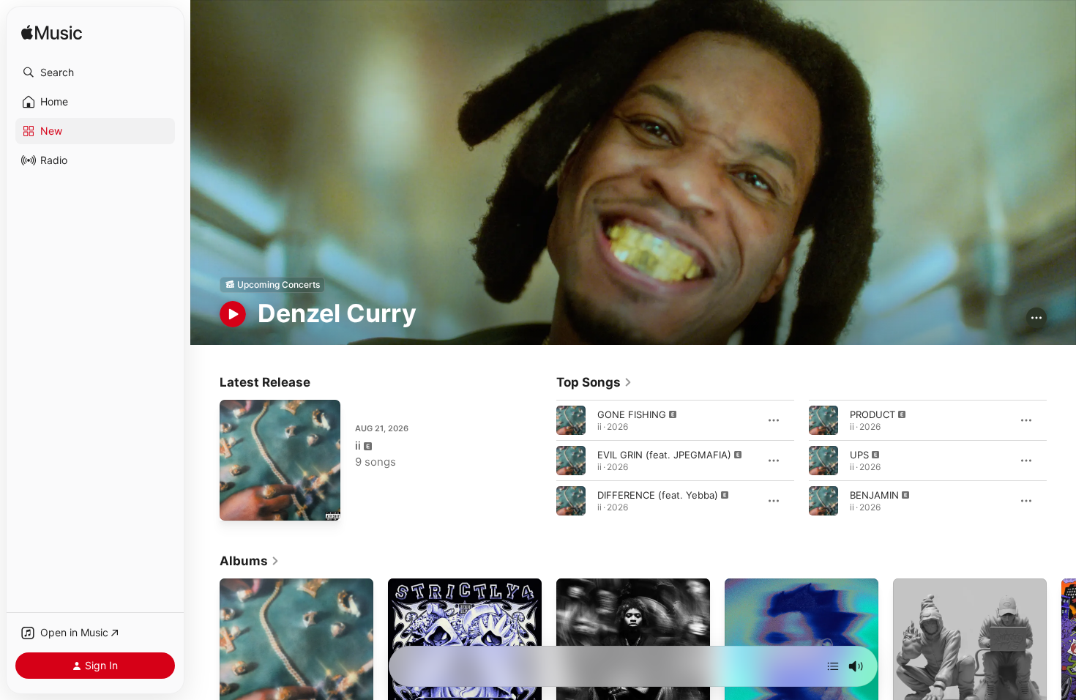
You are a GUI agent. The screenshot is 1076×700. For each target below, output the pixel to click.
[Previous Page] (541, 460)
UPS (859, 454)
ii (358, 446)
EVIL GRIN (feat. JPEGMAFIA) (664, 454)
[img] (51, 33)
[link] (594, 382)
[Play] (233, 314)
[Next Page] (1061, 460)
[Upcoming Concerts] (272, 285)
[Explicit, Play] (571, 419)
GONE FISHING (631, 414)
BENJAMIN (874, 494)
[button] (95, 72)
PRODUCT (872, 414)
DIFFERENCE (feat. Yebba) (657, 494)
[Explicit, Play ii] (238, 502)
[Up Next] (833, 666)
